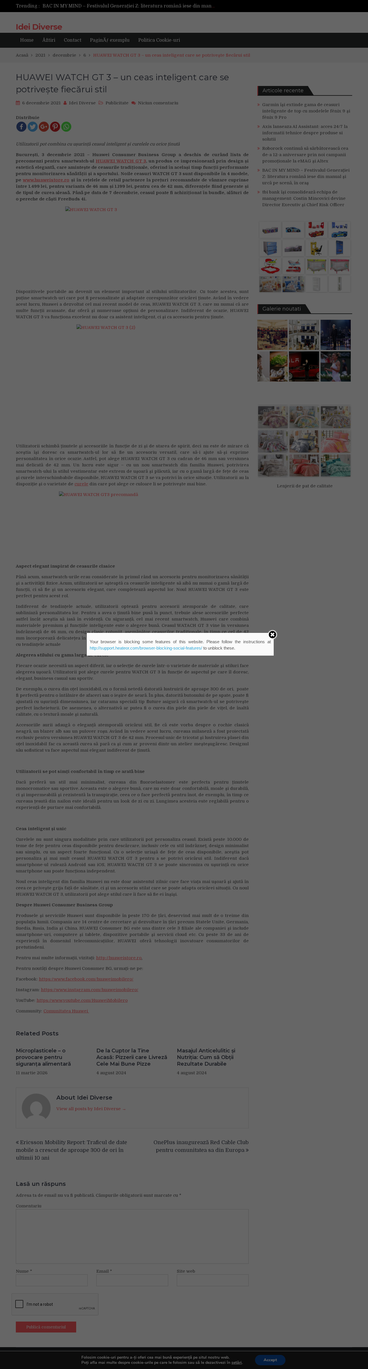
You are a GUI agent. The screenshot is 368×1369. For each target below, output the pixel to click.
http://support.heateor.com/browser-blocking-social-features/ (146, 648)
